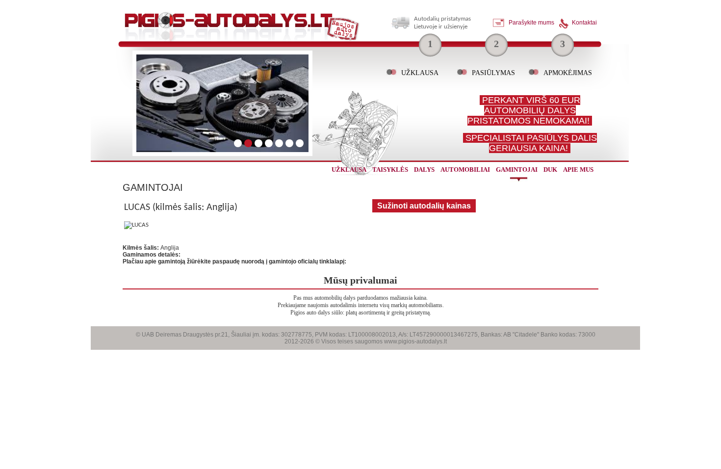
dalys (424, 169)
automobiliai (465, 169)
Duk (550, 169)
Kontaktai (584, 22)
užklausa (349, 169)
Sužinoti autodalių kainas (424, 206)
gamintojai (517, 169)
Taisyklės (390, 169)
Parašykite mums (531, 22)
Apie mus (578, 169)
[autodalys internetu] (242, 29)
